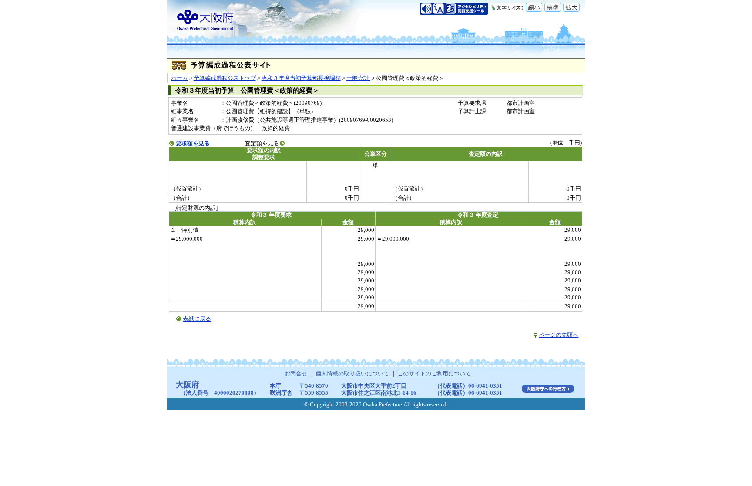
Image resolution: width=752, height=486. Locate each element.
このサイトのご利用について (434, 374)
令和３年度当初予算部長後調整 (301, 78)
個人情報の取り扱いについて (353, 374)
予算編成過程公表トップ (225, 78)
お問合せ (297, 374)
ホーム (179, 78)
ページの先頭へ (558, 335)
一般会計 (358, 78)
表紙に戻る (197, 319)
